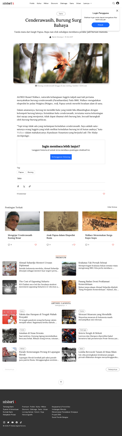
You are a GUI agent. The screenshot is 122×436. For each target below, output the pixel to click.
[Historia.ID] (8, 3)
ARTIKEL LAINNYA (61, 303)
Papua (21, 172)
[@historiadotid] (12, 422)
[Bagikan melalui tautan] (30, 186)
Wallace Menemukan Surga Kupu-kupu (98, 236)
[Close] (117, 10)
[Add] (61, 63)
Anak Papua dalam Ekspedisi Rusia (61, 236)
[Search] (113, 3)
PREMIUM (61, 257)
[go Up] (61, 382)
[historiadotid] (4, 422)
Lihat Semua (112, 207)
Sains (19, 178)
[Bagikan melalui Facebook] (18, 186)
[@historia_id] (8, 422)
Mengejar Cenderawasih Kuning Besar (20, 236)
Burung (30, 172)
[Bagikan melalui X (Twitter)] (24, 186)
